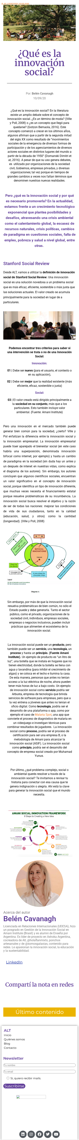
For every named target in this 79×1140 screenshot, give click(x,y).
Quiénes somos (14, 1039)
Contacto (10, 1048)
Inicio (7, 1035)
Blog (7, 1043)
